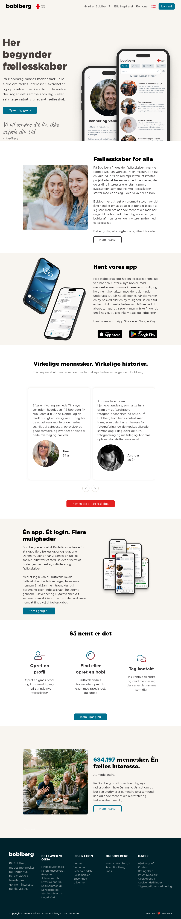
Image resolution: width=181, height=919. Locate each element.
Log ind (166, 6)
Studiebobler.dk (51, 893)
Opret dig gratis (20, 110)
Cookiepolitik (146, 878)
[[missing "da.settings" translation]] (153, 6)
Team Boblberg (115, 867)
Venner (78, 863)
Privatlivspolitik (147, 874)
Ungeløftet (48, 897)
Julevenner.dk (50, 878)
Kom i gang (107, 239)
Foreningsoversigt (53, 870)
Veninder (79, 867)
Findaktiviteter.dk (52, 866)
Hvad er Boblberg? (97, 6)
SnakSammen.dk (51, 885)
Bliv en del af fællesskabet (90, 503)
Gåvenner (80, 882)
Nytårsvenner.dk (51, 881)
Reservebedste (83, 870)
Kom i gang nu (39, 611)
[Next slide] (95, 488)
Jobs (109, 870)
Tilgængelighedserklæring (155, 886)
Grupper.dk (48, 874)
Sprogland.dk (50, 889)
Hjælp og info (146, 863)
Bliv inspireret (123, 6)
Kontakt (143, 867)
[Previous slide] (85, 488)
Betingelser (145, 870)
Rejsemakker (82, 874)
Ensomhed (80, 878)
